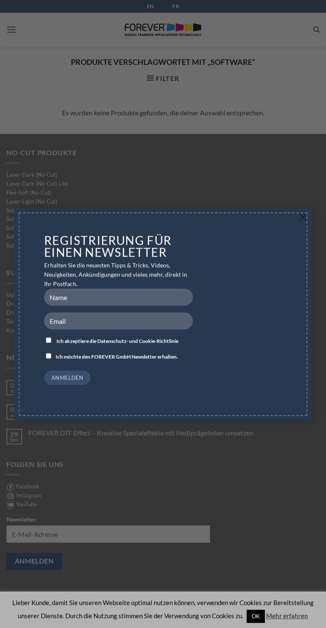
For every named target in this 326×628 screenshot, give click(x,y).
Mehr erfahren (287, 616)
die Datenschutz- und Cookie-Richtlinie (134, 341)
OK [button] (256, 616)
